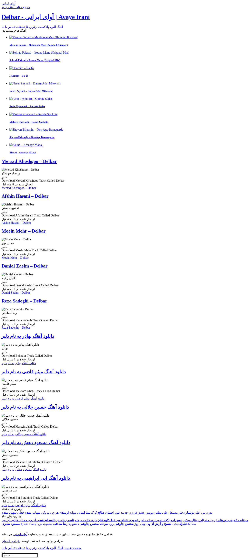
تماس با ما (8, 26)
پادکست (43, 26)
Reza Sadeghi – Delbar (24, 300)
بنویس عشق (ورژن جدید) (126, 512)
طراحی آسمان (11, 541)
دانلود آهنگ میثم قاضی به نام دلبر (34, 371)
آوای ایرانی (20, 534)
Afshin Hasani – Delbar (25, 196)
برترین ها (31, 26)
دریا (48, 520)
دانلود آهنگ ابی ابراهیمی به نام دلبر (36, 478)
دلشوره (66, 523)
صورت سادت (145, 520)
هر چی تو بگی (42, 512)
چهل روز (130, 523)
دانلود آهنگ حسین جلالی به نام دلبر (35, 407)
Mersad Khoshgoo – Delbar (29, 161)
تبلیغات (20, 26)
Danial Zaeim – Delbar (25, 266)
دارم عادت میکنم (78, 520)
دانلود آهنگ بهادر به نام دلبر (28, 336)
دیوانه (67, 512)
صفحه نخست (72, 548)
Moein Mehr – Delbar (24, 231)
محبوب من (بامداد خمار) (27, 523)
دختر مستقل (170, 512)
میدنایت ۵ (233, 520)
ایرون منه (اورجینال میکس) (190, 520)
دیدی (162, 523)
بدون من (199, 512)
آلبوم (53, 26)
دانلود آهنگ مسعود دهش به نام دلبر (36, 442)
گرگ (87, 512)
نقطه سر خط (112, 520)
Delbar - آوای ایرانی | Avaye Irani (46, 16)
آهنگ (60, 26)
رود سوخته (97, 523)
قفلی (13, 512)
